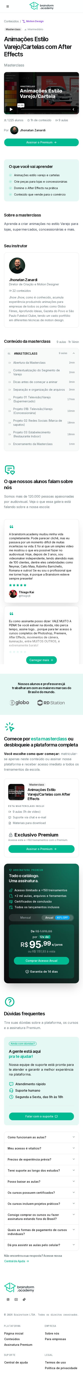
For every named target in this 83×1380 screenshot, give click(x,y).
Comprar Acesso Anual (41, 960)
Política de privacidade (61, 1368)
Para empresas (55, 1339)
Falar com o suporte (39, 1116)
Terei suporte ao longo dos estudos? (34, 1170)
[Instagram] (8, 1299)
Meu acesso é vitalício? (24, 1148)
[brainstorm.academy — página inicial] (41, 6)
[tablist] (41, 917)
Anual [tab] (56, 917)
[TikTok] (24, 1299)
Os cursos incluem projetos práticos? (34, 1203)
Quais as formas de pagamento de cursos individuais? (37, 1232)
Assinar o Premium (39, 142)
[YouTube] (16, 1299)
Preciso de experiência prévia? (29, 1159)
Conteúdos (11, 21)
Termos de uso (55, 1362)
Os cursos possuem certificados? (31, 1192)
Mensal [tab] (25, 917)
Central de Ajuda (14, 1261)
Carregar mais (39, 660)
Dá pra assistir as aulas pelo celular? (34, 1245)
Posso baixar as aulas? (24, 1181)
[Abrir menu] (7, 6)
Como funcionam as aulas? (27, 1137)
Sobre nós (52, 1333)
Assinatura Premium (18, 1344)
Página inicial (13, 1333)
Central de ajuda (16, 1362)
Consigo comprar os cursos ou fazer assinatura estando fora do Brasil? (33, 1217)
